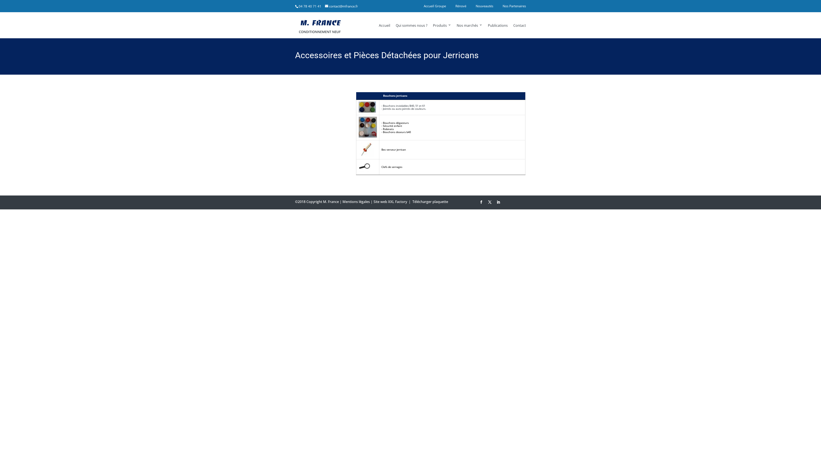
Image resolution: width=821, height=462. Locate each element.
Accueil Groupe (435, 6)
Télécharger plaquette (430, 201)
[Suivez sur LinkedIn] (498, 202)
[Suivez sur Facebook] (481, 202)
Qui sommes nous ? (411, 25)
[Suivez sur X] (489, 202)
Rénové (460, 6)
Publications (498, 25)
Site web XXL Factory (390, 201)
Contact (519, 25)
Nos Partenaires (514, 6)
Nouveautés (484, 6)
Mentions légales (356, 201)
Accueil (384, 25)
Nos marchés (467, 25)
